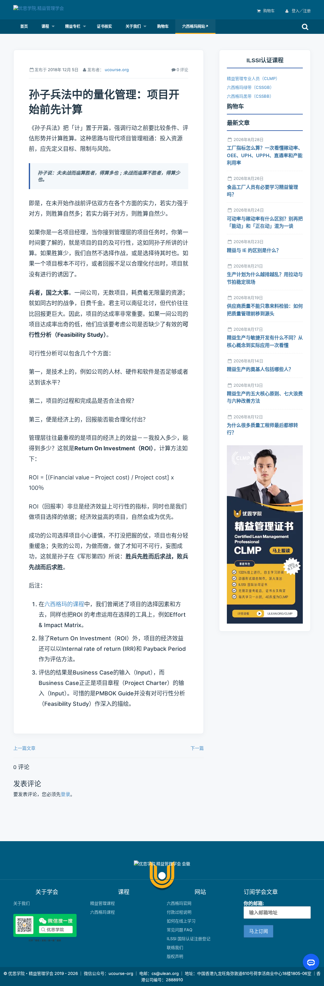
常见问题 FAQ (179, 929)
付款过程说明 (179, 912)
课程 (45, 26)
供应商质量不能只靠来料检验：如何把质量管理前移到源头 (265, 309)
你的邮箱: (254, 903)
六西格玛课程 (102, 912)
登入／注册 (301, 11)
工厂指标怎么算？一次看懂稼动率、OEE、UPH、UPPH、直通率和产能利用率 (265, 155)
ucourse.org (117, 69)
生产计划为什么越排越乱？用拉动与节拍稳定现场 (265, 278)
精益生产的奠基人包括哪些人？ (260, 369)
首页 (24, 26)
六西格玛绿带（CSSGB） (250, 87)
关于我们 (133, 26)
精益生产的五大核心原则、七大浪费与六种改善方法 (265, 397)
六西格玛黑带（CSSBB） (250, 96)
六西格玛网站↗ (195, 26)
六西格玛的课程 (64, 604)
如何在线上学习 (181, 920)
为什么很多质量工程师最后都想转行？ (262, 428)
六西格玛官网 (179, 903)
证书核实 (104, 26)
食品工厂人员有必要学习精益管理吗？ (262, 190)
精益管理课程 (102, 903)
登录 (65, 794)
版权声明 (175, 956)
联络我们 (175, 947)
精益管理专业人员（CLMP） (253, 78)
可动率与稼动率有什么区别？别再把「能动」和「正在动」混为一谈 (265, 222)
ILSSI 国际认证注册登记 (188, 938)
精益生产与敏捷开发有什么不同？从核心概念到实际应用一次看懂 (265, 341)
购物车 (269, 11)
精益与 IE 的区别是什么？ (254, 250)
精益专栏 (72, 26)
